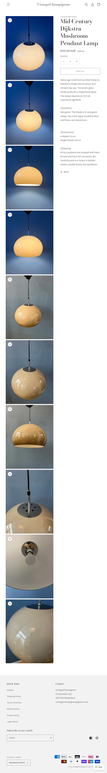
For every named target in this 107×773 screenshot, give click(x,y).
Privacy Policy (13, 715)
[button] (8, 4)
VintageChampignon (79, 767)
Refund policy (13, 709)
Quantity (63, 56)
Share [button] (66, 172)
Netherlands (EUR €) (17, 762)
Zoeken (10, 690)
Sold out (80, 71)
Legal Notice (12, 721)
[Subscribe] (50, 738)
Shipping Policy (14, 696)
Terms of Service (14, 702)
